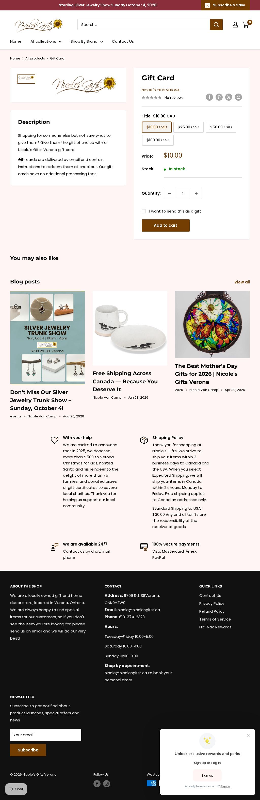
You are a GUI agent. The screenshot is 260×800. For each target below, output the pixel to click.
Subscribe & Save (229, 5)
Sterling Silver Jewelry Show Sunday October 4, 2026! (108, 5)
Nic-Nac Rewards (215, 627)
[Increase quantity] (196, 193)
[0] (245, 25)
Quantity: (151, 193)
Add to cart (165, 225)
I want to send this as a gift (175, 211)
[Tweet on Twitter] (228, 97)
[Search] (216, 24)
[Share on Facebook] (209, 97)
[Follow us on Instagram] (106, 783)
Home (16, 41)
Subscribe (28, 750)
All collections (43, 41)
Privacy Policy (211, 603)
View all (242, 282)
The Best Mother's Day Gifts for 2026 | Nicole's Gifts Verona (206, 374)
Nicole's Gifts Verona (161, 90)
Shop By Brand (84, 41)
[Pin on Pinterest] (219, 97)
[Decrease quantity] (169, 193)
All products (35, 58)
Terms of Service (215, 619)
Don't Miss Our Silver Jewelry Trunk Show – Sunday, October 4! (40, 400)
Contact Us (123, 41)
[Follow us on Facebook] (97, 783)
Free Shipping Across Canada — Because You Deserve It (125, 381)
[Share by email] (238, 97)
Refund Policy (211, 611)
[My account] (235, 24)
